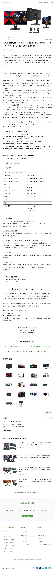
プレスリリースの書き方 (9, 539)
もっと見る (37, 492)
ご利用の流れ (33, 510)
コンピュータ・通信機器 (9, 49)
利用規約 (41, 538)
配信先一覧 (19, 510)
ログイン (47, 2)
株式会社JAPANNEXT (13, 37)
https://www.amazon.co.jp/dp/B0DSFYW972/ (16, 139)
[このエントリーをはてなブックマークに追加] (46, 568)
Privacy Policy (31, 559)
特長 (7, 510)
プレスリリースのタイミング (10, 545)
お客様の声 (25, 510)
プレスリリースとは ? (10, 568)
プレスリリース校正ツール (9, 551)
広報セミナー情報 (7, 536)
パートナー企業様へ (26, 544)
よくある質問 (40, 510)
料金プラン (12, 510)
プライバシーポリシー (43, 541)
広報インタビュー (7, 531)
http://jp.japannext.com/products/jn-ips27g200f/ (16, 134)
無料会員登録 (27, 516)
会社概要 (41, 531)
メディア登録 (24, 541)
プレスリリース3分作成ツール (10, 548)
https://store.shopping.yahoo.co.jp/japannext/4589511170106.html (22, 148)
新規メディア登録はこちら (16, 346)
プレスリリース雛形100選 (9, 542)
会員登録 (52, 2)
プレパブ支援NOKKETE (26, 531)
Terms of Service (36, 559)
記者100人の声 (7, 533)
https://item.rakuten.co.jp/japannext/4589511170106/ (18, 143)
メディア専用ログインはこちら (40, 346)
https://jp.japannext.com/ (13, 315)
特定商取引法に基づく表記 (44, 544)
